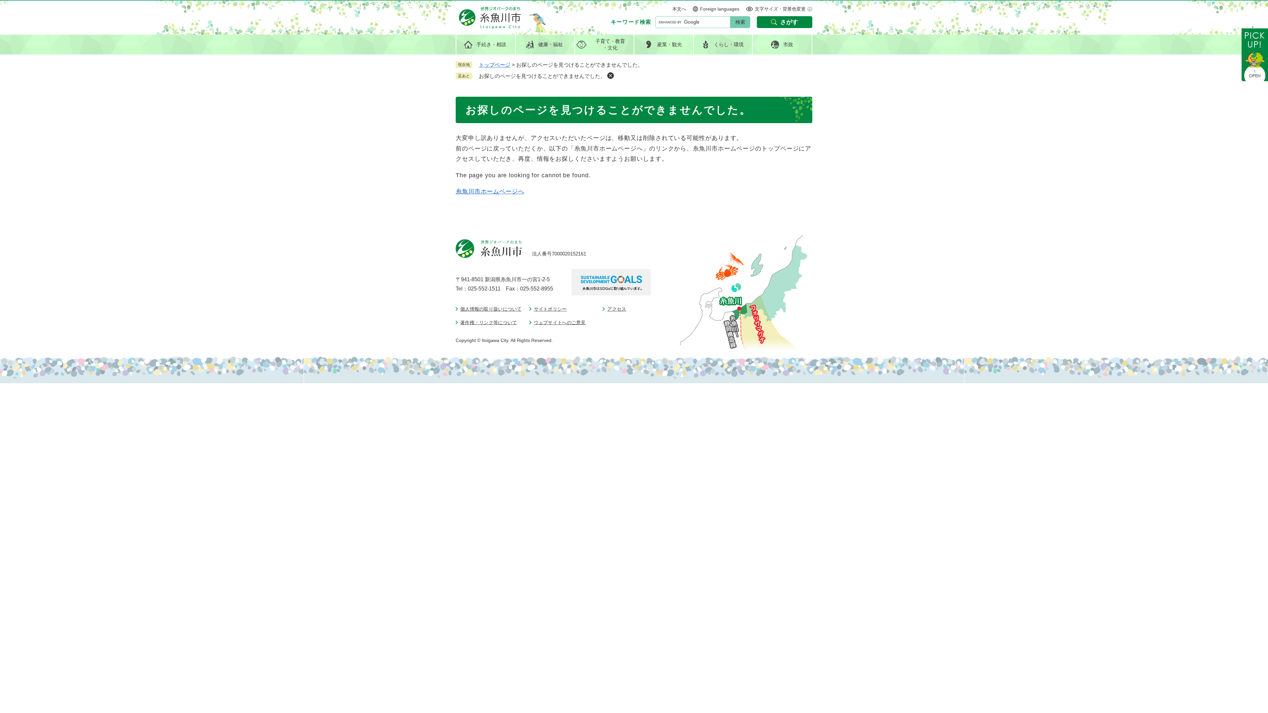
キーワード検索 (631, 22)
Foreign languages (719, 9)
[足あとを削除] (610, 75)
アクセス (616, 309)
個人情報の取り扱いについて (491, 309)
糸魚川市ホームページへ (490, 191)
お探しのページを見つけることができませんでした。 (542, 76)
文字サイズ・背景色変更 (780, 9)
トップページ (495, 65)
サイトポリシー (550, 309)
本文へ (679, 9)
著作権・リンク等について (488, 322)
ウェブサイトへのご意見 (560, 322)
